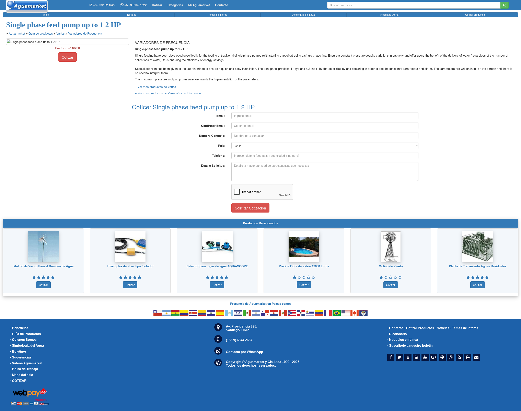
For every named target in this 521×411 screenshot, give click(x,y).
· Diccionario (397, 334)
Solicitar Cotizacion (250, 207)
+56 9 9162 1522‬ (103, 5)
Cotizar (157, 5)
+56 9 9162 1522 (135, 5)
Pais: (221, 145)
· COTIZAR (18, 381)
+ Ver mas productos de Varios (155, 86)
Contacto (221, 5)
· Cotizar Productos (419, 328)
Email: (220, 115)
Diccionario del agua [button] (303, 14)
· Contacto (395, 328)
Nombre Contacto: (212, 135)
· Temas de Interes (464, 328)
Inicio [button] (46, 14)
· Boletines (18, 351)
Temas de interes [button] (217, 14)
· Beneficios (19, 328)
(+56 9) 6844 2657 (239, 340)
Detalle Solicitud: (213, 165)
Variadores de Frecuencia (85, 33)
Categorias (175, 5)
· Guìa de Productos (25, 334)
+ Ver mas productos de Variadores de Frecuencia (168, 93)
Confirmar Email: (213, 125)
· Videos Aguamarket (26, 363)
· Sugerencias (21, 357)
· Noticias (442, 328)
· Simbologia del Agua (27, 345)
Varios (60, 33)
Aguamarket (17, 33)
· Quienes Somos (23, 339)
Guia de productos (40, 33)
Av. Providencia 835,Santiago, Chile (241, 328)
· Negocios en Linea (402, 339)
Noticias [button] (131, 14)
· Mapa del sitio (21, 375)
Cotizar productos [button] (475, 14)
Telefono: (218, 155)
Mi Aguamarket (199, 5)
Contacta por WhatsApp (244, 352)
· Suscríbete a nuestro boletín (410, 345)
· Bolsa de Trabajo (24, 369)
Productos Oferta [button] (389, 14)
